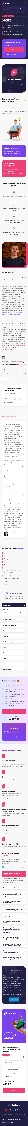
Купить (14, 50)
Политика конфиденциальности (11, 1119)
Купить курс (14, 1090)
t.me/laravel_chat (7, 349)
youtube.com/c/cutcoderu (18, 345)
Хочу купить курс (14, 711)
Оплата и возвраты (7, 1122)
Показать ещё (6, 584)
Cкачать (14, 999)
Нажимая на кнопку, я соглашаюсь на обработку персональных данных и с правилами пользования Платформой (13, 1072)
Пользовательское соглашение (11, 1117)
